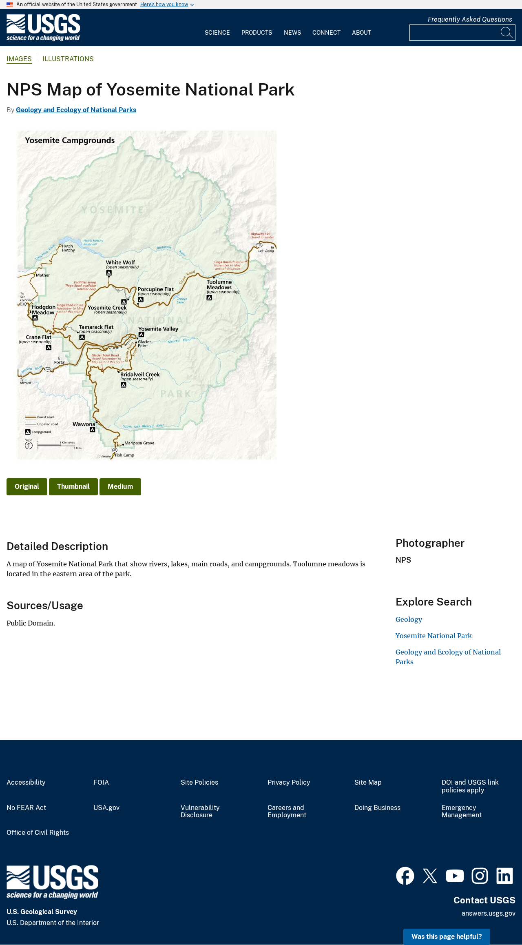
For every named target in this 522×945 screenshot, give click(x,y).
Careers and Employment (287, 811)
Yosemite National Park (434, 636)
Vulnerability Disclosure (200, 811)
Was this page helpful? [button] (446, 937)
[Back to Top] (492, 915)
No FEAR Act (26, 808)
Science (217, 32)
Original (27, 486)
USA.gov (106, 808)
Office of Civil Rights (38, 832)
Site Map (368, 782)
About (361, 32)
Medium (120, 486)
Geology (409, 619)
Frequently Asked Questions (470, 19)
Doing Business (377, 808)
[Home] (43, 39)
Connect (326, 32)
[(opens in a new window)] (405, 875)
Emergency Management (462, 811)
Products (256, 32)
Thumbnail (73, 486)
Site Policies (199, 782)
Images (19, 59)
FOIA (101, 782)
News (292, 32)
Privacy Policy (289, 782)
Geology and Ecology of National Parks (76, 110)
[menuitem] (217, 28)
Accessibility (26, 782)
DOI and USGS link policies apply (470, 786)
